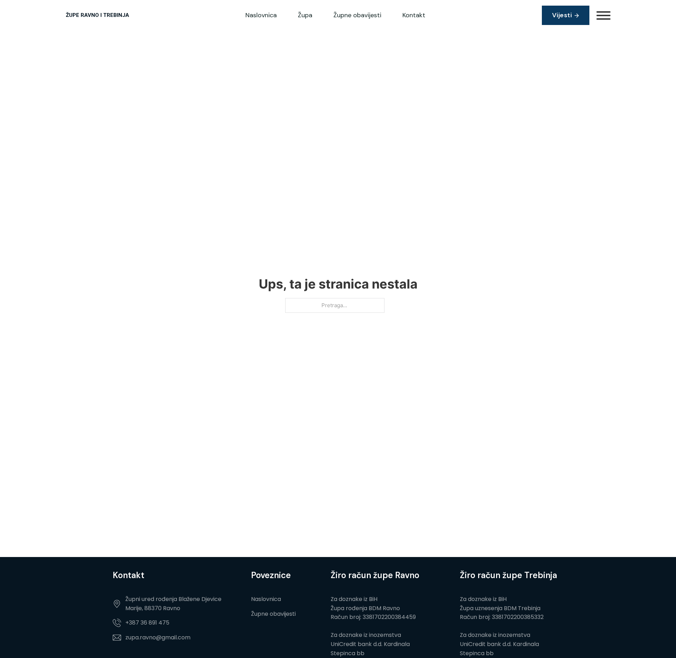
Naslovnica (261, 15)
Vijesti (562, 15)
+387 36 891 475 (147, 623)
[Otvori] (603, 15)
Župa (305, 15)
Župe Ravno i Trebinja (97, 15)
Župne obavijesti (357, 15)
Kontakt (413, 15)
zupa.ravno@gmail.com (157, 637)
